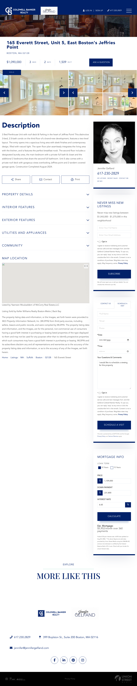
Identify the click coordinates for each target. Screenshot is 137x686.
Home (5, 358)
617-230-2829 (108, 173)
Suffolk (29, 358)
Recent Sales (112, 178)
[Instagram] (82, 660)
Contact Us (106, 303)
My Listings (101, 178)
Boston (39, 358)
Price (99, 476)
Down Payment (105, 488)
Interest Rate (104, 499)
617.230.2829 (116, 11)
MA (22, 358)
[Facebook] (54, 660)
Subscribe (114, 274)
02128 (48, 358)
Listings (14, 358)
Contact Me (123, 178)
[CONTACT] (101, 62)
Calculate (114, 516)
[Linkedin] (64, 660)
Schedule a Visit (122, 305)
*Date (99, 335)
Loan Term (103, 464)
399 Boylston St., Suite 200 (70, 637)
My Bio (99, 181)
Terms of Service (113, 436)
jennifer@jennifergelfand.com (31, 648)
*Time (99, 346)
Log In (88, 11)
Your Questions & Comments (109, 358)
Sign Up (99, 11)
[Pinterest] (73, 660)
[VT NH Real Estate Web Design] (123, 679)
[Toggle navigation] (129, 10)
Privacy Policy (123, 263)
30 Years (104, 468)
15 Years (117, 468)
